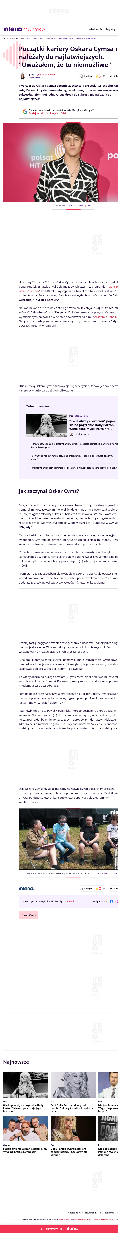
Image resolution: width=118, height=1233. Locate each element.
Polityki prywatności (83, 1219)
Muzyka (15, 38)
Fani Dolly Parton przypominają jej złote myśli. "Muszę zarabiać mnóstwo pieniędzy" (74, 467)
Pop (22, 38)
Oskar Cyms (29, 915)
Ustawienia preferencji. (103, 1219)
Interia (6, 38)
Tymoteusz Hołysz (45, 74)
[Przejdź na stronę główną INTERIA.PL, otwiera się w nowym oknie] (13, 29)
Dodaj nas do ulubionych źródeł (61, 113)
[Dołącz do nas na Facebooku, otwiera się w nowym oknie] (111, 901)
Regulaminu (64, 1219)
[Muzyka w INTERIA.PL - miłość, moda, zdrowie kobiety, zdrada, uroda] (34, 29)
